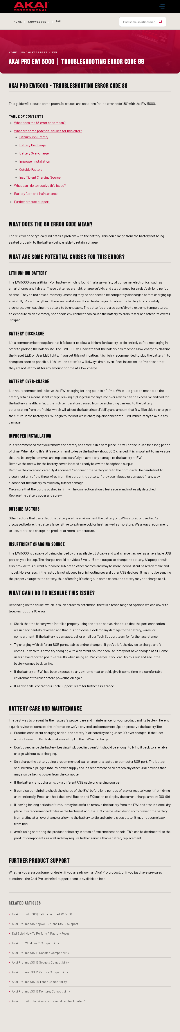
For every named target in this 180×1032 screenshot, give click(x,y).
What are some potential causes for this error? (48, 131)
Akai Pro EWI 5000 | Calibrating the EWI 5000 (42, 914)
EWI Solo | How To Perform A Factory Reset (40, 933)
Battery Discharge (32, 145)
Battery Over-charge (34, 153)
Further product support (32, 201)
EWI (54, 52)
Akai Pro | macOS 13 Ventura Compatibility (40, 972)
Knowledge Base (34, 52)
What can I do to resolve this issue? (40, 185)
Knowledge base (41, 21)
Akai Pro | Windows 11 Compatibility (35, 943)
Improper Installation (34, 161)
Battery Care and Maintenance (36, 193)
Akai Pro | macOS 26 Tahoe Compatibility (39, 982)
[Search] (160, 22)
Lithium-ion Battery (33, 137)
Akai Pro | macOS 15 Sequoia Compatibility (40, 962)
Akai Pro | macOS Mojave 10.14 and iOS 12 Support (45, 924)
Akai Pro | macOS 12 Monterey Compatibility (41, 991)
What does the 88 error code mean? (40, 122)
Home (18, 21)
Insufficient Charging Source (40, 177)
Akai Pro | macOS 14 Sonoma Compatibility (40, 953)
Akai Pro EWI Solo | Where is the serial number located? (48, 1001)
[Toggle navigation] (162, 6)
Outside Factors (31, 169)
